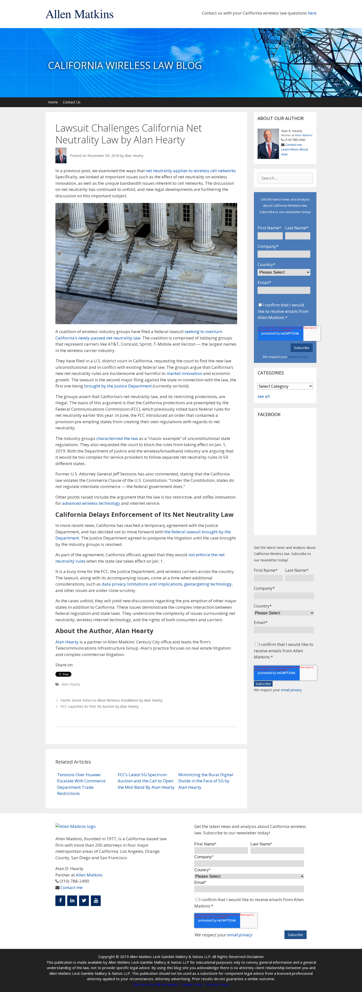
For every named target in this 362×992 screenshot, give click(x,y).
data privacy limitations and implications (142, 584)
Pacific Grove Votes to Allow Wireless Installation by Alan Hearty (112, 700)
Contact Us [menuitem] (72, 102)
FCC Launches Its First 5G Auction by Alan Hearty (100, 706)
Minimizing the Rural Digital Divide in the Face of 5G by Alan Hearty (205, 781)
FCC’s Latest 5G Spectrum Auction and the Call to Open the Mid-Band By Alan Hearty (146, 781)
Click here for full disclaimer (155, 984)
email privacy (298, 356)
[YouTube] (96, 900)
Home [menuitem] (53, 102)
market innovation (184, 373)
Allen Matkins (303, 135)
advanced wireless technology (91, 503)
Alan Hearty (134, 155)
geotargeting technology (208, 584)
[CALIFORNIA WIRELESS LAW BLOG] (181, 94)
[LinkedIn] (72, 900)
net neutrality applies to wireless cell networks (191, 170)
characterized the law (117, 438)
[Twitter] (84, 900)
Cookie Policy (192, 984)
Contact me (293, 144)
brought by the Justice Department (118, 386)
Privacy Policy (217, 984)
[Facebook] (60, 900)
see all (264, 396)
